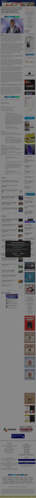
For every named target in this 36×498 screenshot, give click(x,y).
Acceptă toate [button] (14, 253)
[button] (18, 247)
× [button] (29, 241)
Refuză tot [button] (22, 253)
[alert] (18, 249)
